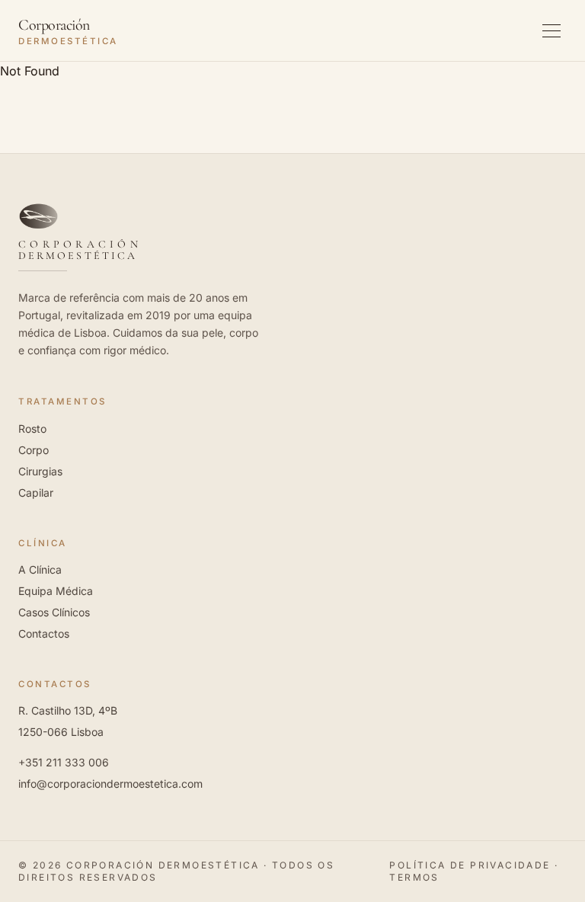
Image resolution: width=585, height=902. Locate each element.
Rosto (32, 428)
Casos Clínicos (54, 612)
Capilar (35, 492)
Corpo (33, 449)
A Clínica (40, 569)
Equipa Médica (55, 590)
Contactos (43, 633)
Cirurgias (40, 471)
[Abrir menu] (551, 30)
